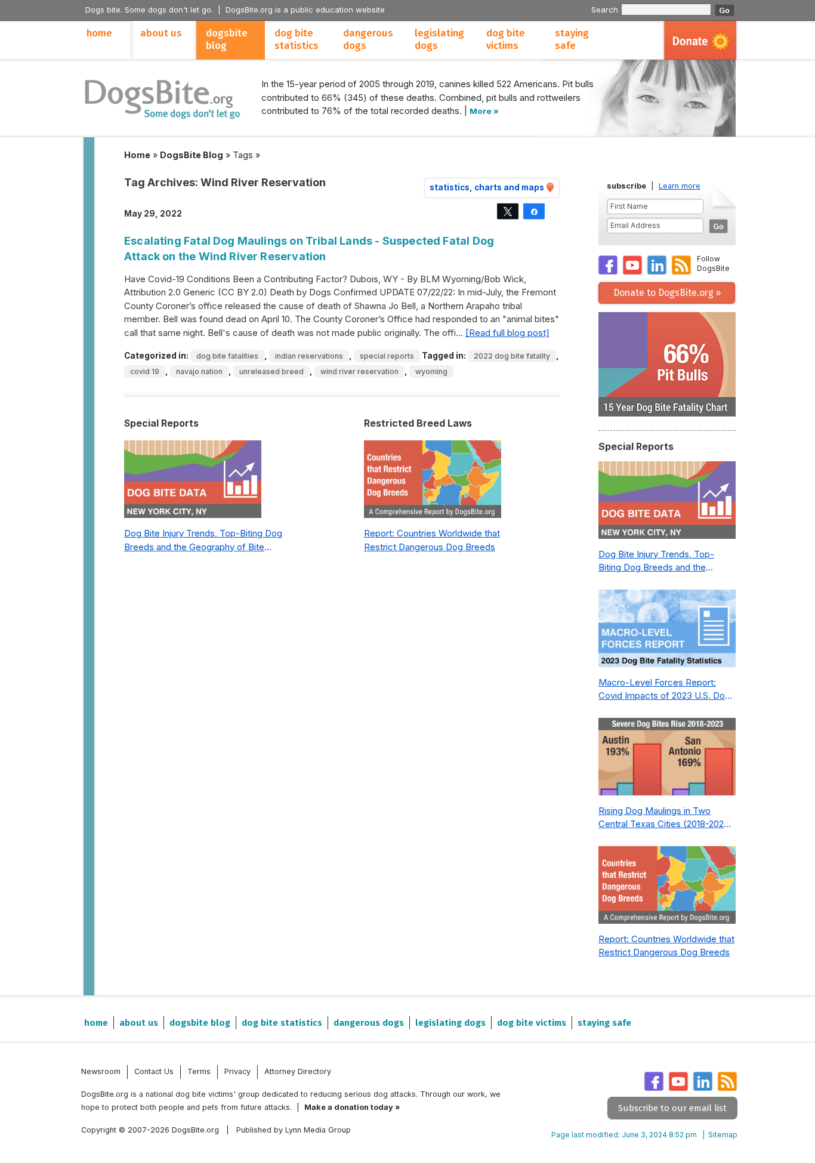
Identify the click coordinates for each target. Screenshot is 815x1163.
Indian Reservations (309, 355)
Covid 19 (144, 371)
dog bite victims (505, 39)
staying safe (572, 39)
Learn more (679, 185)
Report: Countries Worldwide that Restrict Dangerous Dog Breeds (432, 540)
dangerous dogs (368, 39)
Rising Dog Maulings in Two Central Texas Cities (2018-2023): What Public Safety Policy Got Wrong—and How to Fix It (666, 818)
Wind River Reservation (359, 371)
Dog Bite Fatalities (227, 355)
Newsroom (101, 1071)
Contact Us (154, 1071)
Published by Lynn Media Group (293, 1129)
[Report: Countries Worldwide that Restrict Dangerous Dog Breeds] (432, 482)
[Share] (534, 211)
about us (161, 33)
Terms (199, 1071)
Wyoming (431, 371)
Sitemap (722, 1134)
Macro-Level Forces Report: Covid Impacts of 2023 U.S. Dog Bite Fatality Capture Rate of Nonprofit (664, 690)
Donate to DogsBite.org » (667, 292)
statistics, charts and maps (487, 187)
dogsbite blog (227, 39)
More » (484, 111)
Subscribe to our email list (672, 1108)
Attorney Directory (297, 1071)
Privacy (237, 1071)
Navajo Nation (199, 371)
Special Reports (387, 355)
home (99, 33)
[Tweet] (508, 211)
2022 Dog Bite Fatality (512, 355)
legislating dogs (439, 39)
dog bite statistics (296, 39)
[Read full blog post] (507, 332)
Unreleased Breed (271, 371)
